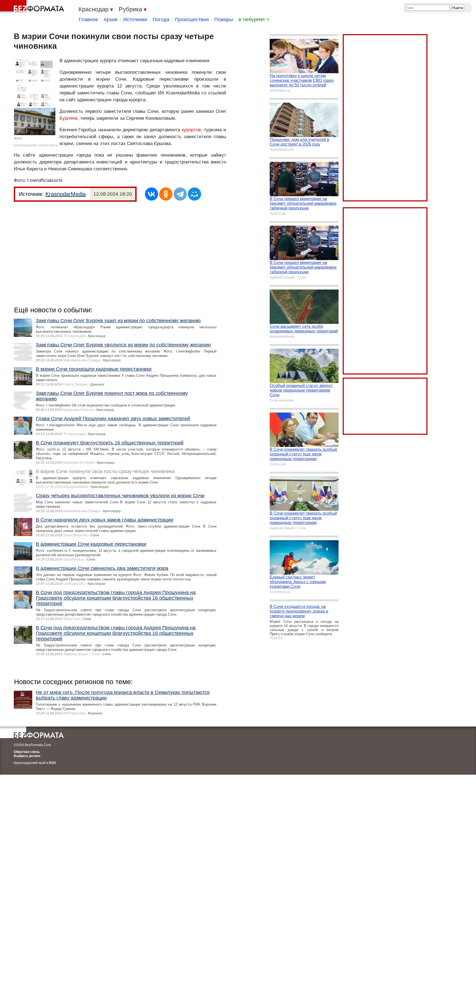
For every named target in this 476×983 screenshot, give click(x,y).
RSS (52, 763)
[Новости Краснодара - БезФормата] (33, 7)
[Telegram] (180, 194)
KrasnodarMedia (65, 194)
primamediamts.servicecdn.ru (36, 145)
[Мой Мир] (194, 194)
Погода (161, 19)
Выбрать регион (27, 756)
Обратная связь (27, 752)
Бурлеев (68, 118)
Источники (135, 19)
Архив (111, 19)
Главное (88, 19)
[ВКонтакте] (151, 194)
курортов (191, 129)
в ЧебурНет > (254, 19)
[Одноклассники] (165, 194)
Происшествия (192, 19)
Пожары (223, 19)
